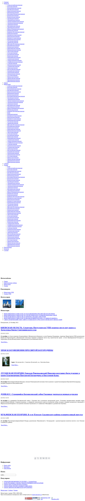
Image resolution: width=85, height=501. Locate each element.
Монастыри (4, 490)
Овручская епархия (12, 51)
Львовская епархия (12, 42)
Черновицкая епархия (13, 80)
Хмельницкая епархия (13, 74)
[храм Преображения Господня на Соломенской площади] (7, 307)
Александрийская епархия (14, 5)
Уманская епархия (12, 68)
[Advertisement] (42, 264)
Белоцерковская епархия (14, 8)
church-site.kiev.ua (37, 494)
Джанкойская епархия (13, 20)
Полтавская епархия (13, 54)
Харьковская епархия (13, 71)
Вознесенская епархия (13, 17)
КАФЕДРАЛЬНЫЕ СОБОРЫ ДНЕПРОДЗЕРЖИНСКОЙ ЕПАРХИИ (23, 483)
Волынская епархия (13, 15)
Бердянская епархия (13, 9)
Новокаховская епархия (14, 50)
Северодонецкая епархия (14, 60)
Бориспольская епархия (14, 11)
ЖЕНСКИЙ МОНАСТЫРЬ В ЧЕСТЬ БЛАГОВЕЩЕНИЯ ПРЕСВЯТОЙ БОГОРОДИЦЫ (29, 313)
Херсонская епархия (13, 72)
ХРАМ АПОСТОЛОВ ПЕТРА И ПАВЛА (15, 484)
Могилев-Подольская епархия (15, 44)
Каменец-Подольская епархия (15, 32)
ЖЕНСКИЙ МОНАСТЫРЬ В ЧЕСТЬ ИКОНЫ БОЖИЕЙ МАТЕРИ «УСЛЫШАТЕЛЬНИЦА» (31, 318)
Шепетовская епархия (13, 81)
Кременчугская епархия (14, 38)
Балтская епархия (12, 6)
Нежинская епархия (13, 47)
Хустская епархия (12, 75)
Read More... (4, 342)
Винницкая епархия (13, 12)
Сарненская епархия (13, 59)
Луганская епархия (12, 41)
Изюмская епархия (12, 30)
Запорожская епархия (13, 27)
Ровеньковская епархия (14, 57)
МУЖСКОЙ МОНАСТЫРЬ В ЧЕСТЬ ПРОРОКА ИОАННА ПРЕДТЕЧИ (25, 316)
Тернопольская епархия (14, 65)
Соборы (10, 490)
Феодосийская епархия (13, 69)
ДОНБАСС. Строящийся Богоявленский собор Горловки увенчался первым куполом (39, 394)
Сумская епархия (12, 63)
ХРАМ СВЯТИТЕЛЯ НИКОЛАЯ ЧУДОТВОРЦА (18, 487)
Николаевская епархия (13, 48)
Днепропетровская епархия (15, 23)
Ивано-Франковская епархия (15, 29)
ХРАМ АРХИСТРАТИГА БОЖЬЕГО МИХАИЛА (18, 486)
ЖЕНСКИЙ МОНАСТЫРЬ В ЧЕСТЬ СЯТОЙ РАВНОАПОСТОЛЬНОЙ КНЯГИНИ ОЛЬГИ (30, 315)
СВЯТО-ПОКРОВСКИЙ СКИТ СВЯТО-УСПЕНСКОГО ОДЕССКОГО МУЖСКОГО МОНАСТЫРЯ (33, 319)
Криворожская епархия (14, 39)
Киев (8, 112)
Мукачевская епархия (13, 45)
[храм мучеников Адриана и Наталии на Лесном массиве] (19, 307)
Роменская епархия (12, 222)
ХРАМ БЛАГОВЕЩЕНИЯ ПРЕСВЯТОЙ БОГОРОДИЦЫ (27, 350)
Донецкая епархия (12, 24)
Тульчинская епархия (13, 66)
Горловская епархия (13, 18)
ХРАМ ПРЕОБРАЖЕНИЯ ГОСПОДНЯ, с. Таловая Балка (20, 481)
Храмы (16, 490)
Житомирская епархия (13, 26)
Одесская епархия (12, 53)
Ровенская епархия (12, 56)
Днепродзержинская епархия (15, 21)
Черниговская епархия (13, 78)
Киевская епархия (12, 33)
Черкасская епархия (13, 77)
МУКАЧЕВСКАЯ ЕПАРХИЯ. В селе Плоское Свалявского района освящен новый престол (42, 414)
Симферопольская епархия (14, 62)
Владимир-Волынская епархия (16, 14)
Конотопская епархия (13, 36)
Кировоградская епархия (14, 35)
